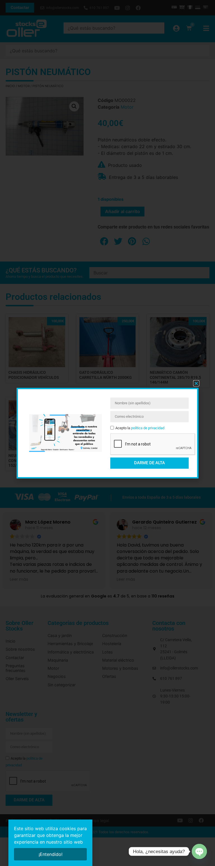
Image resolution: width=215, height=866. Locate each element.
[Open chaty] (199, 851)
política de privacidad (147, 428)
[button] (196, 383)
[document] (107, 433)
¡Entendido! (50, 854)
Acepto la (139, 428)
